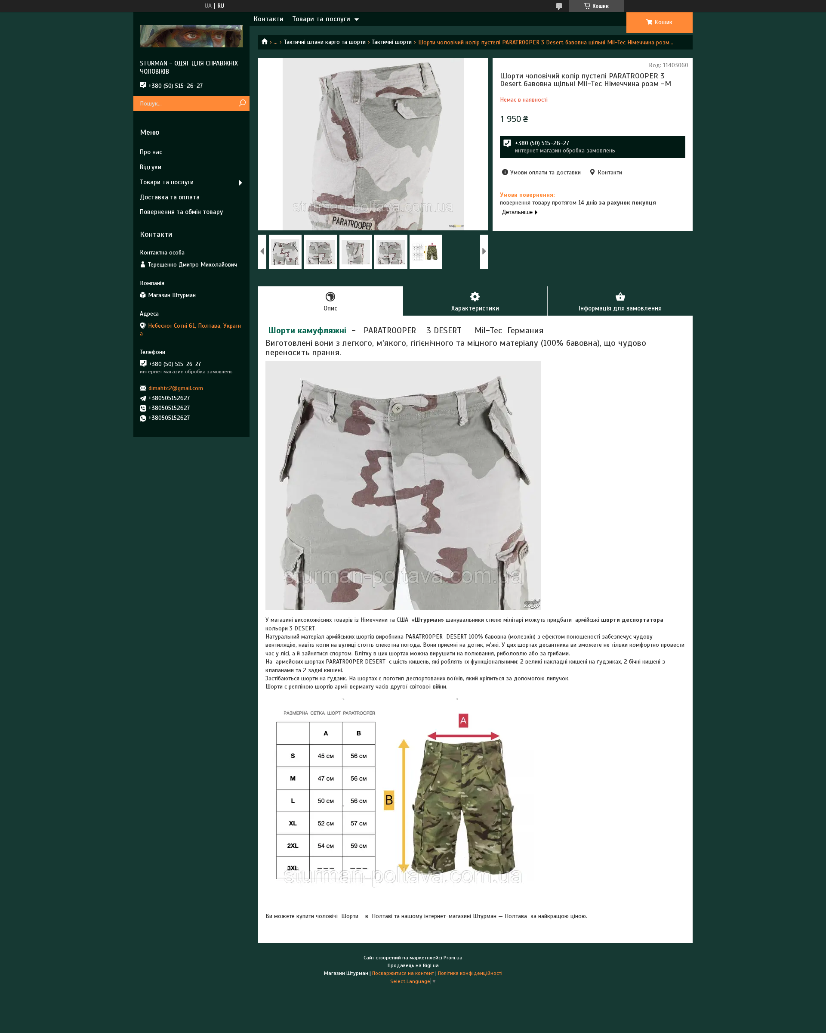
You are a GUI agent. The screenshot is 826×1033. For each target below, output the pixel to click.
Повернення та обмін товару (181, 212)
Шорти (281, 330)
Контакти (269, 19)
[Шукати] (242, 103)
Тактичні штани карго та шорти (325, 42)
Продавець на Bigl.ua (413, 965)
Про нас (151, 152)
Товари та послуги (321, 19)
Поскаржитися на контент (403, 973)
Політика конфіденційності (470, 973)
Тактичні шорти (392, 42)
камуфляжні (322, 330)
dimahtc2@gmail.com (175, 388)
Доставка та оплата (170, 197)
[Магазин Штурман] (191, 36)
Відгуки (150, 167)
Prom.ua (453, 958)
